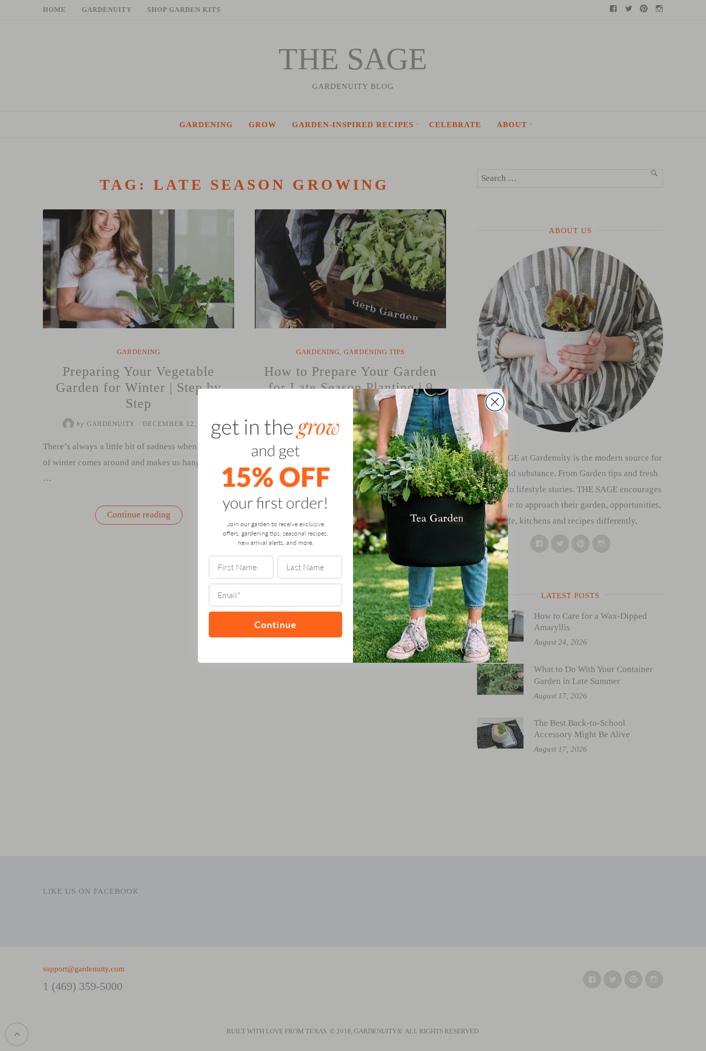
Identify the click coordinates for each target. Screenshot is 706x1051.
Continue (275, 624)
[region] (134, 976)
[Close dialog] (495, 402)
